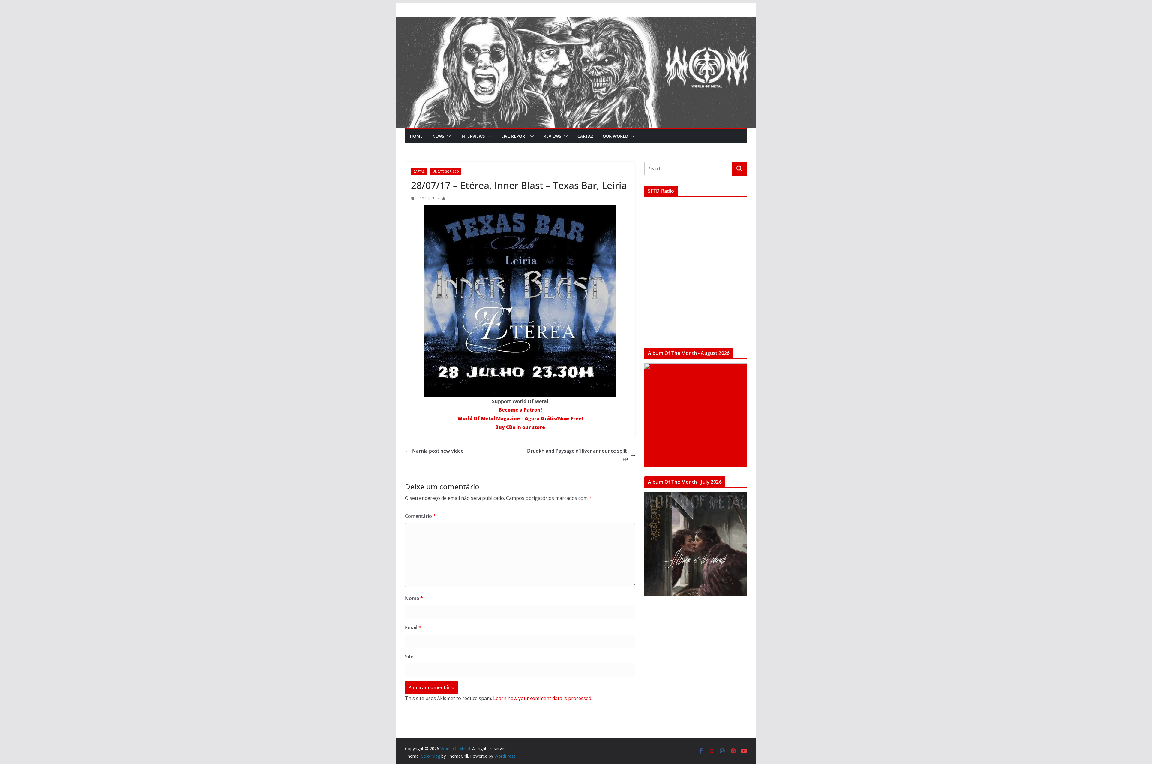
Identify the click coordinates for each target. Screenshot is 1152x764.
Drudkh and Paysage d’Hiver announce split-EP (577, 455)
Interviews (472, 136)
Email (413, 627)
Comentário (420, 516)
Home (416, 136)
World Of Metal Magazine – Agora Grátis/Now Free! (520, 418)
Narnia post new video (438, 451)
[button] (447, 136)
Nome (414, 598)
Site (409, 656)
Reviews (552, 136)
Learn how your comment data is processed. (542, 698)
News (438, 136)
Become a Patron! (520, 409)
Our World (615, 136)
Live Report (514, 136)
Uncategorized (446, 171)
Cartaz (585, 136)
